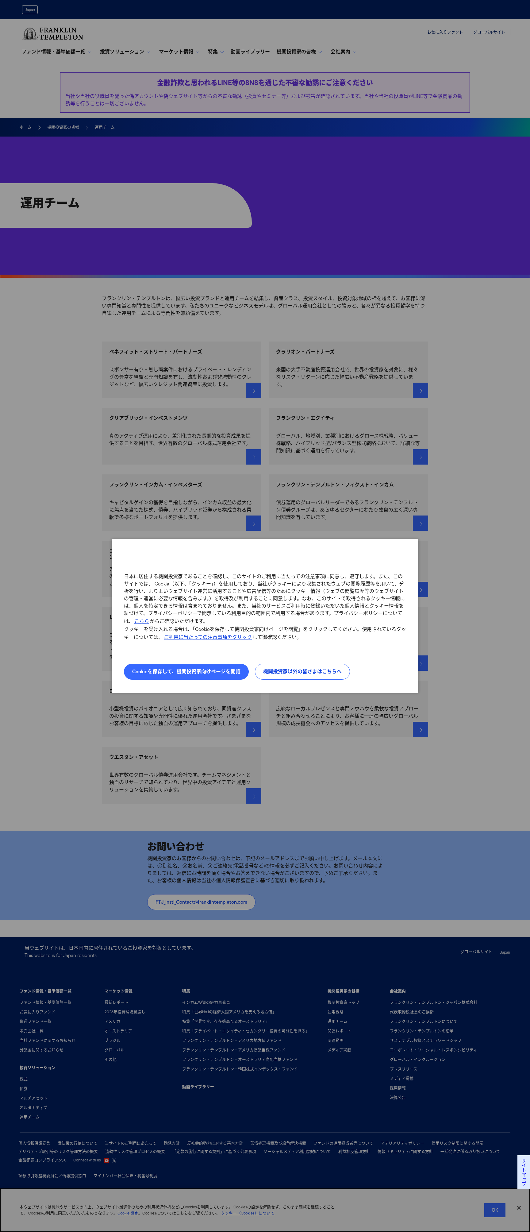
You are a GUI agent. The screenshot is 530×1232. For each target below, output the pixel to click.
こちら (141, 621)
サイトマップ (523, 1172)
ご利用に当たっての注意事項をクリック (208, 637)
